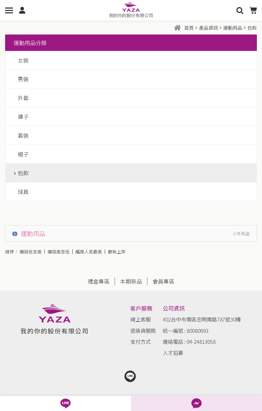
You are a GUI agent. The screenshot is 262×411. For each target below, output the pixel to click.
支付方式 (140, 341)
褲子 (23, 116)
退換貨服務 (143, 330)
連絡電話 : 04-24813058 (189, 341)
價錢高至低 (58, 251)
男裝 (23, 79)
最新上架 (117, 251)
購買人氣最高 (88, 251)
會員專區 (163, 281)
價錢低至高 (30, 251)
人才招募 (173, 352)
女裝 (23, 60)
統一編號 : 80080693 (185, 330)
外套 (23, 98)
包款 (23, 173)
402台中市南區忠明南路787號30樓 (202, 319)
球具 (23, 192)
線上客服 (140, 319)
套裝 (23, 135)
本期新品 (131, 281)
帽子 (23, 154)
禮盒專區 (99, 281)
